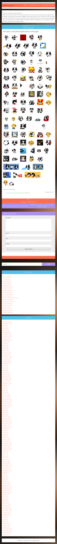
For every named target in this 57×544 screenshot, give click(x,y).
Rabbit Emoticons (7, 309)
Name (7, 233)
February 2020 (7, 418)
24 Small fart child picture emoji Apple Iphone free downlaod (41, 205)
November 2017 (7, 467)
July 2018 (5, 452)
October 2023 (6, 338)
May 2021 (5, 390)
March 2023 (6, 350)
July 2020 (5, 409)
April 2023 (5, 349)
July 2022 (5, 365)
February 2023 (7, 352)
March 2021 (6, 394)
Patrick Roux (36, 540)
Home (25, 5)
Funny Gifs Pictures (47, 5)
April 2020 (5, 414)
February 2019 (7, 440)
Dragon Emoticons (8, 287)
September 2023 (7, 340)
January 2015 (6, 527)
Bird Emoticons (7, 278)
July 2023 (5, 343)
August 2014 (6, 534)
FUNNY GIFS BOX (8, 5)
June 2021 (5, 389)
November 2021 (7, 380)
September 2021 (7, 383)
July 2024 (5, 325)
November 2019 (7, 423)
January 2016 (6, 507)
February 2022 (7, 374)
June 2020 (5, 410)
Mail (7, 238)
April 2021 (5, 392)
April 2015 (5, 521)
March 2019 (6, 438)
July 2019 (5, 430)
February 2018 (7, 461)
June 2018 (5, 454)
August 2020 (6, 407)
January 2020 (6, 420)
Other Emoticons (7, 303)
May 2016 (5, 500)
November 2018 (7, 445)
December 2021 (7, 378)
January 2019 (6, 441)
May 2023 (5, 347)
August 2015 (6, 516)
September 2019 (7, 427)
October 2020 (6, 403)
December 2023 (7, 334)
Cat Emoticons (7, 280)
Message (8, 217)
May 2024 (5, 327)
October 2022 (6, 360)
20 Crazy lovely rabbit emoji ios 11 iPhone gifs (15, 206)
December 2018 (7, 443)
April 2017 (5, 479)
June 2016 (5, 498)
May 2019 (5, 434)
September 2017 (7, 470)
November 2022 (7, 358)
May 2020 (5, 412)
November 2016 (7, 489)
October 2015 (6, 512)
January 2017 (6, 485)
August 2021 (6, 385)
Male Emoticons (7, 296)
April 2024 (5, 329)
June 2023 (5, 345)
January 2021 (6, 398)
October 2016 (6, 490)
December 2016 (7, 487)
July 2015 (5, 518)
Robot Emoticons (7, 310)
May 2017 (5, 478)
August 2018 (6, 450)
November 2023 (7, 336)
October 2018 (6, 447)
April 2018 (5, 458)
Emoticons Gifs (34, 5)
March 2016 (6, 503)
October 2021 (6, 381)
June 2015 (5, 520)
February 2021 (7, 396)
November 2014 (7, 530)
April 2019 (5, 436)
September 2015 (7, 514)
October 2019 (6, 425)
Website (8, 243)
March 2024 (6, 330)
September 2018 (7, 449)
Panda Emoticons (28, 28)
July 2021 (5, 387)
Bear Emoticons (7, 276)
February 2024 (7, 332)
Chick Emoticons (7, 281)
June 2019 (5, 432)
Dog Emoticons (7, 285)
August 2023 (6, 341)
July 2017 (5, 474)
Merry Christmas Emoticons (10, 298)
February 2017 (7, 483)
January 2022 (6, 376)
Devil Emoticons (7, 283)
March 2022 (6, 372)
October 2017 (6, 469)
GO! (48, 264)
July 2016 (5, 496)
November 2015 (7, 510)
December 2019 (7, 421)
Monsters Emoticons (8, 301)
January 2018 (6, 463)
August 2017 (6, 472)
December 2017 (7, 465)
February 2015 (7, 525)
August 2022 (6, 363)
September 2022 (7, 361)
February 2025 (7, 321)
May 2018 (5, 456)
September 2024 (7, 323)
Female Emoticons (8, 290)
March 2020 (6, 416)
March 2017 (6, 481)
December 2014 (7, 529)
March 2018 (6, 460)
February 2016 (7, 505)
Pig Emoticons (6, 307)
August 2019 (6, 429)
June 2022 (5, 367)
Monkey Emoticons (8, 299)
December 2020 (7, 400)
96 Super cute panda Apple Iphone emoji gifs (20, 31)
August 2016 (6, 494)
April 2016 (5, 501)
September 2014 (7, 532)
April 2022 (5, 370)
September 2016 (7, 492)
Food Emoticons (7, 292)
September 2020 (7, 405)
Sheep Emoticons (7, 312)
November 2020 (7, 401)
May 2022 (5, 369)
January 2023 (6, 354)
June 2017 (5, 476)
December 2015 (7, 509)
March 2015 (6, 523)
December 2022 (7, 356)
